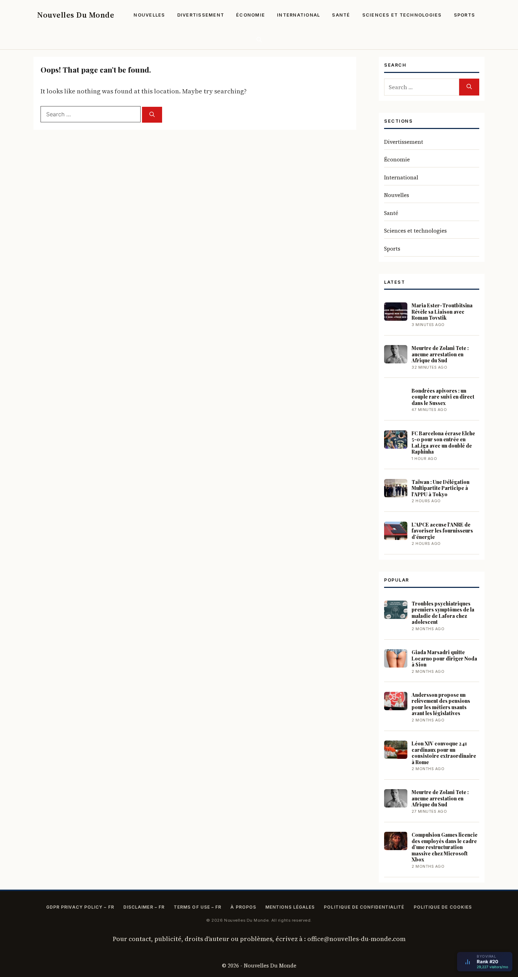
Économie (250, 15)
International (298, 15)
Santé (341, 15)
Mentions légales (290, 907)
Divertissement (200, 15)
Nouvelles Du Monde (75, 15)
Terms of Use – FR (197, 907)
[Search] (152, 115)
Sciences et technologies (402, 15)
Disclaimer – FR (144, 907)
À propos (243, 907)
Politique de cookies (443, 907)
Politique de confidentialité (364, 907)
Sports (464, 15)
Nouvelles (149, 15)
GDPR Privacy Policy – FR (80, 907)
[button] (259, 39)
